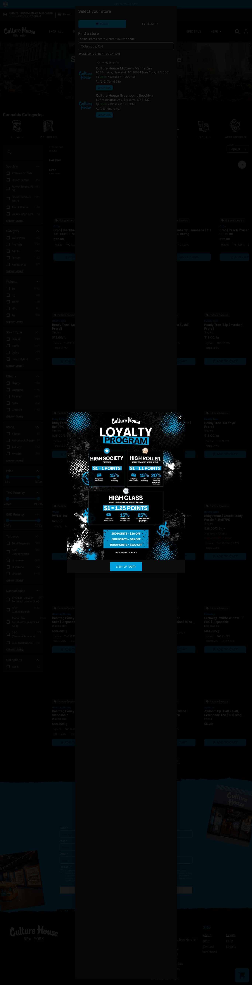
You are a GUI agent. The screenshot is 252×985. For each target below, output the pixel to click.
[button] (179, 417)
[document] (126, 492)
